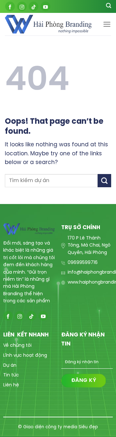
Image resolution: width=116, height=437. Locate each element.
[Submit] (104, 180)
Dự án (9, 365)
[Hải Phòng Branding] (48, 24)
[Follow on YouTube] (45, 6)
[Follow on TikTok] (33, 6)
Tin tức (11, 375)
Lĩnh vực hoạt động (25, 355)
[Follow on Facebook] (10, 6)
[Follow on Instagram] (22, 6)
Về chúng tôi (17, 345)
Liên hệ (11, 385)
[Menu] (107, 24)
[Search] (108, 6)
